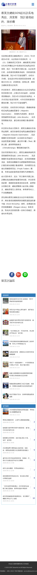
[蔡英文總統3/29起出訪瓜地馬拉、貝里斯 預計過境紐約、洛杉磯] (12, 274)
